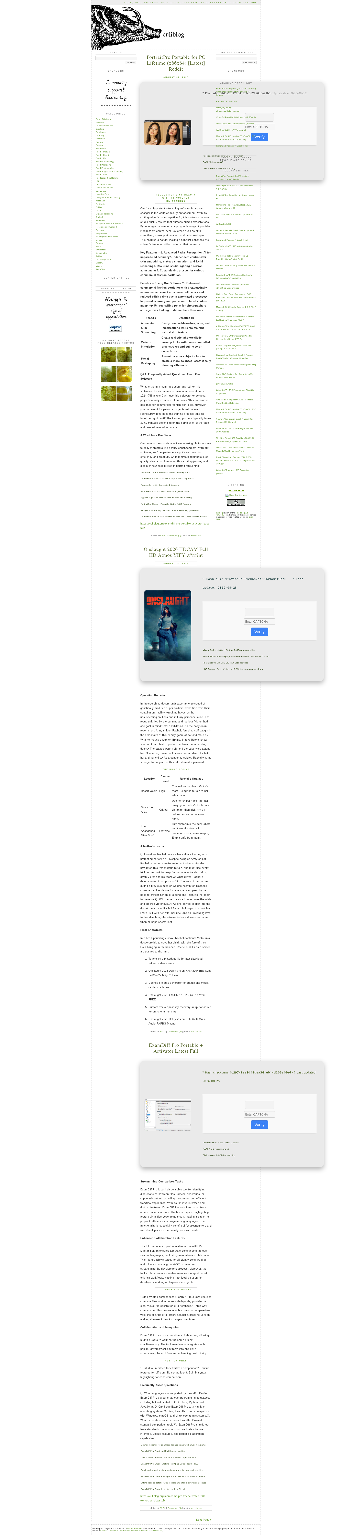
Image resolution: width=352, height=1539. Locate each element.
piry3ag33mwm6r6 (224, 384)
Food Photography (105, 168)
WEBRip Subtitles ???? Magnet (231, 130)
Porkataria (101, 220)
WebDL (99, 263)
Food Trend (101, 174)
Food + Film (101, 158)
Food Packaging (103, 165)
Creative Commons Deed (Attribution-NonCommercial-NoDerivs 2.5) (131, 1530)
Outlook (99, 217)
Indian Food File (103, 184)
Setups (99, 243)
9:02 (162, 535)
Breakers (100, 122)
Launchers (101, 191)
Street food (101, 250)
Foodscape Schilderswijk (107, 178)
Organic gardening (104, 214)
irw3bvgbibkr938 (223, 224)
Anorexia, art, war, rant (226, 101)
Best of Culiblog (103, 119)
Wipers (99, 266)
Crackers (100, 129)
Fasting (99, 145)
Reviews (100, 230)
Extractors (100, 139)
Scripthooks (101, 233)
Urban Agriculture (104, 259)
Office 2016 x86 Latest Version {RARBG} (235, 123)
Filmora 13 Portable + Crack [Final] (232, 146)
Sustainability (102, 253)
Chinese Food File (104, 125)
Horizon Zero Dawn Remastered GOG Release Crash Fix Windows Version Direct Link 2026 (236, 297)
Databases (101, 132)
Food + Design (103, 152)
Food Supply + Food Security (109, 171)
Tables (99, 256)
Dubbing (100, 135)
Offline (99, 207)
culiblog (219, 513)
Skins (98, 246)
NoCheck (100, 204)
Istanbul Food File (104, 188)
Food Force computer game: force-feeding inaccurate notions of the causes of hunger (236, 91)
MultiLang (100, 201)
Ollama (99, 210)
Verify (259, 137)
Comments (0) (174, 535)
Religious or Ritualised (106, 227)
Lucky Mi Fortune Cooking (108, 197)
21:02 (163, 1031)
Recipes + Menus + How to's (109, 223)
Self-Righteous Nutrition (107, 237)
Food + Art (101, 148)
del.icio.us (196, 535)
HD (97, 181)
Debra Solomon (134, 1528)
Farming (99, 142)
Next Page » (204, 1519)
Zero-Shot (100, 269)
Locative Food (102, 194)
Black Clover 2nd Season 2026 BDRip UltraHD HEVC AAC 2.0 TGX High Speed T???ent (235, 460)
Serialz (99, 240)
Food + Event (102, 155)
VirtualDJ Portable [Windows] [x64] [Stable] (236, 117)
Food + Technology (105, 161)
